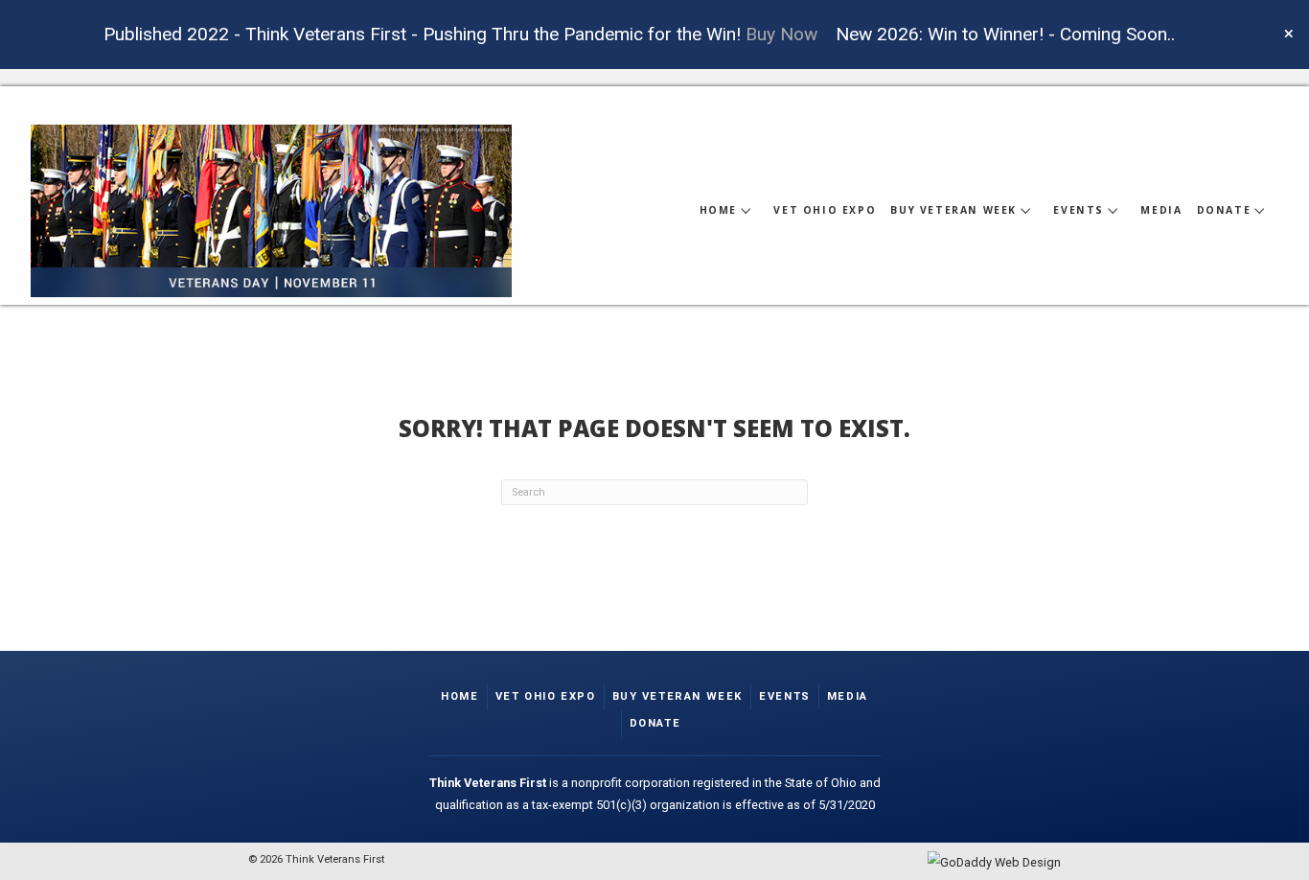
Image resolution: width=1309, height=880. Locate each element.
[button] (1290, 34)
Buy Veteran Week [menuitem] (678, 696)
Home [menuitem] (459, 696)
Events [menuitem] (785, 696)
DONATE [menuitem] (655, 723)
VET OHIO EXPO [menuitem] (545, 696)
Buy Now (781, 34)
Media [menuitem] (847, 696)
